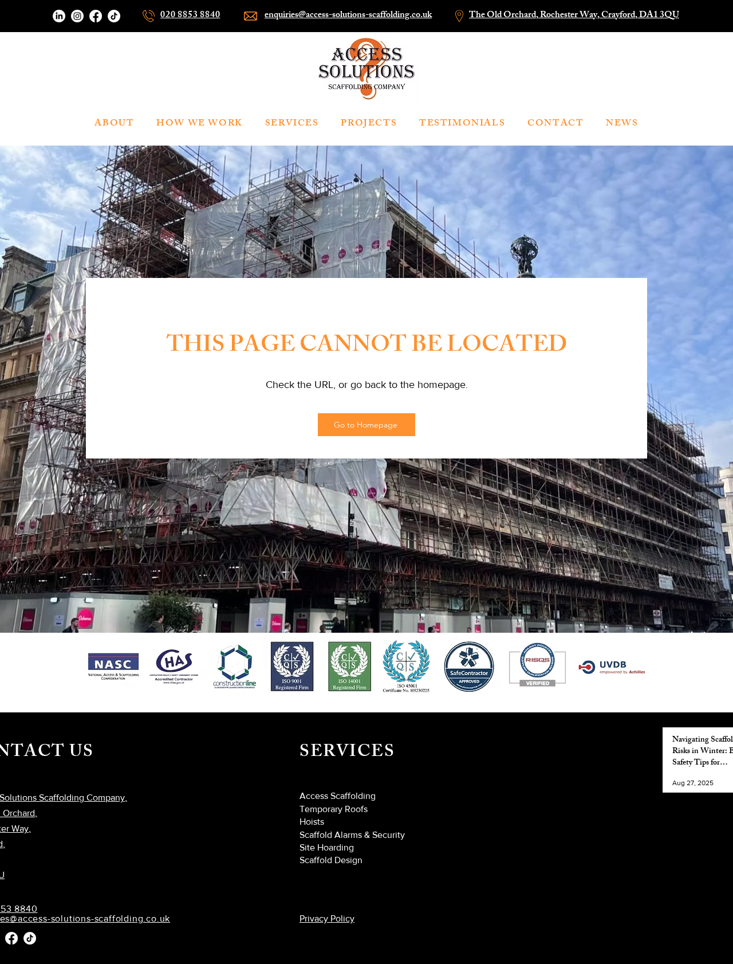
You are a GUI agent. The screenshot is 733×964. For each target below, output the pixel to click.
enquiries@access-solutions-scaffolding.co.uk (348, 15)
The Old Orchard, (504, 15)
